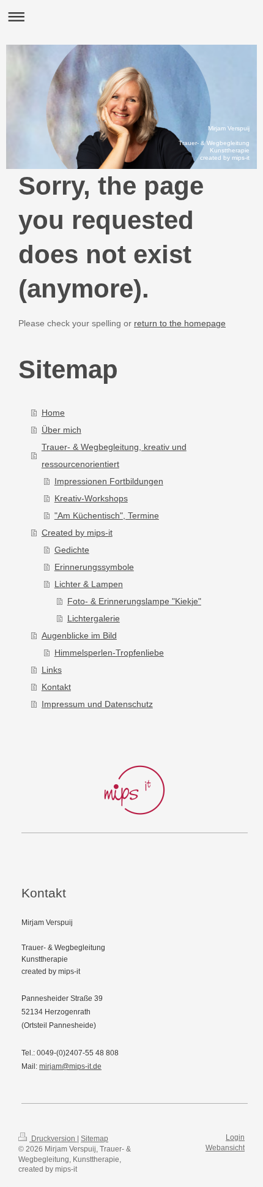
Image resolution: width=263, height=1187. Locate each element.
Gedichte (71, 550)
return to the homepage (180, 323)
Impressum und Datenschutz (97, 704)
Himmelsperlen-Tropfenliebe (109, 652)
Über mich (61, 430)
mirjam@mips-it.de (70, 1066)
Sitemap (94, 1138)
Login (235, 1137)
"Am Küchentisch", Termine (106, 515)
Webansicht (225, 1148)
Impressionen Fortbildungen (108, 481)
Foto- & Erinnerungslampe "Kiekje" (134, 601)
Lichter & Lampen (88, 584)
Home (53, 413)
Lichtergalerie (93, 618)
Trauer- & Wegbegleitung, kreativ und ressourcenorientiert (114, 455)
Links (52, 670)
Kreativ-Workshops (91, 498)
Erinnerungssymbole (94, 567)
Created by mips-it (77, 532)
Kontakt (56, 687)
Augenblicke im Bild (79, 635)
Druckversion (53, 1138)
